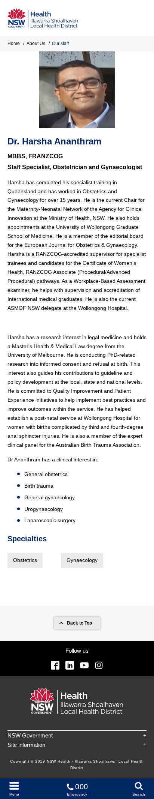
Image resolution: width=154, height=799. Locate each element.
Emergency (77, 789)
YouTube (84, 665)
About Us (36, 43)
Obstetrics (25, 560)
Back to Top (79, 623)
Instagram (99, 665)
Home (13, 43)
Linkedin (70, 665)
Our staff (60, 43)
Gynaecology (82, 560)
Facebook (55, 665)
